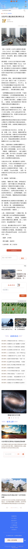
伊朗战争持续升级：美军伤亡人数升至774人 (7, 328)
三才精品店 (14, 525)
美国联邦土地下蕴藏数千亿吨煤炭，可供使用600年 (21, 276)
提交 (22, 258)
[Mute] (18, 4)
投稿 (3, 4)
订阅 (3, 8)
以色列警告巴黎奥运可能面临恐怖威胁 (13, 441)
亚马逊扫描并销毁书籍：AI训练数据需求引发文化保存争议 (20, 328)
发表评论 (14, 250)
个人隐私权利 (20, 546)
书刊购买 (14, 529)
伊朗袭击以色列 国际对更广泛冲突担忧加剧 (13, 496)
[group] (15, 6)
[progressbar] (20, 4)
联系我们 (14, 520)
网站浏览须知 (15, 547)
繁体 (26, 4)
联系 (3, 6)
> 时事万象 (19, 270)
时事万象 (5, 13)
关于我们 (14, 518)
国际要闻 (10, 13)
